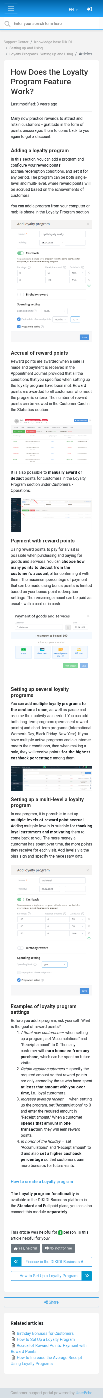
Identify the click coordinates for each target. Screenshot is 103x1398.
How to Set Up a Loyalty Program (45, 1339)
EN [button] (72, 9)
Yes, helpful (27, 1248)
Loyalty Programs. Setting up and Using (41, 54)
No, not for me (60, 1248)
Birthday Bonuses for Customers (45, 1333)
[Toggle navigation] (11, 9)
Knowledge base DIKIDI (53, 42)
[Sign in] (90, 10)
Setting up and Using (26, 48)
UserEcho (84, 1392)
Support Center (16, 42)
